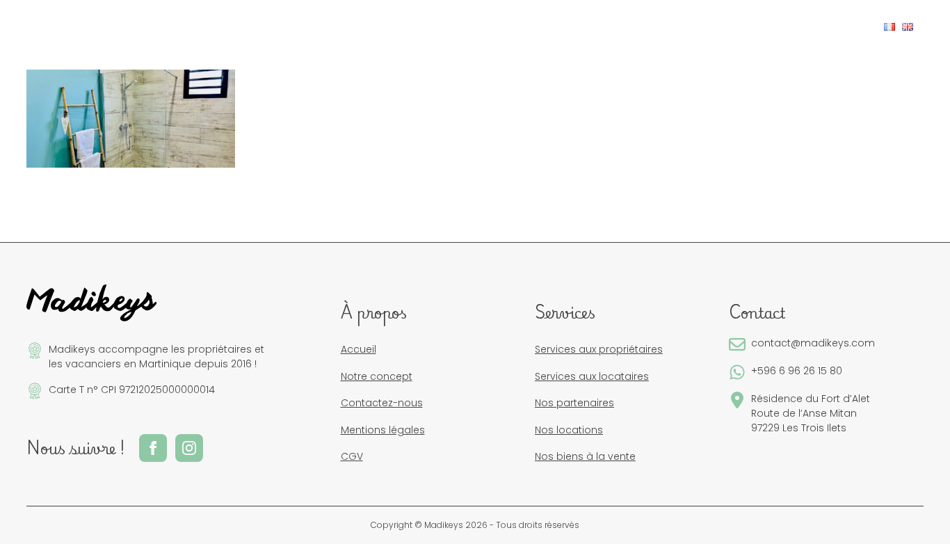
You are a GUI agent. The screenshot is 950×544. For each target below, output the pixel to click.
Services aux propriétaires (599, 349)
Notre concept (376, 376)
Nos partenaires (574, 403)
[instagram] (844, 25)
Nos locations (569, 430)
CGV (352, 456)
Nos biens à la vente (585, 456)
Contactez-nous (382, 403)
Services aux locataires (592, 376)
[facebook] (822, 25)
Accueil (358, 349)
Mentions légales (383, 430)
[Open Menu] (48, 27)
